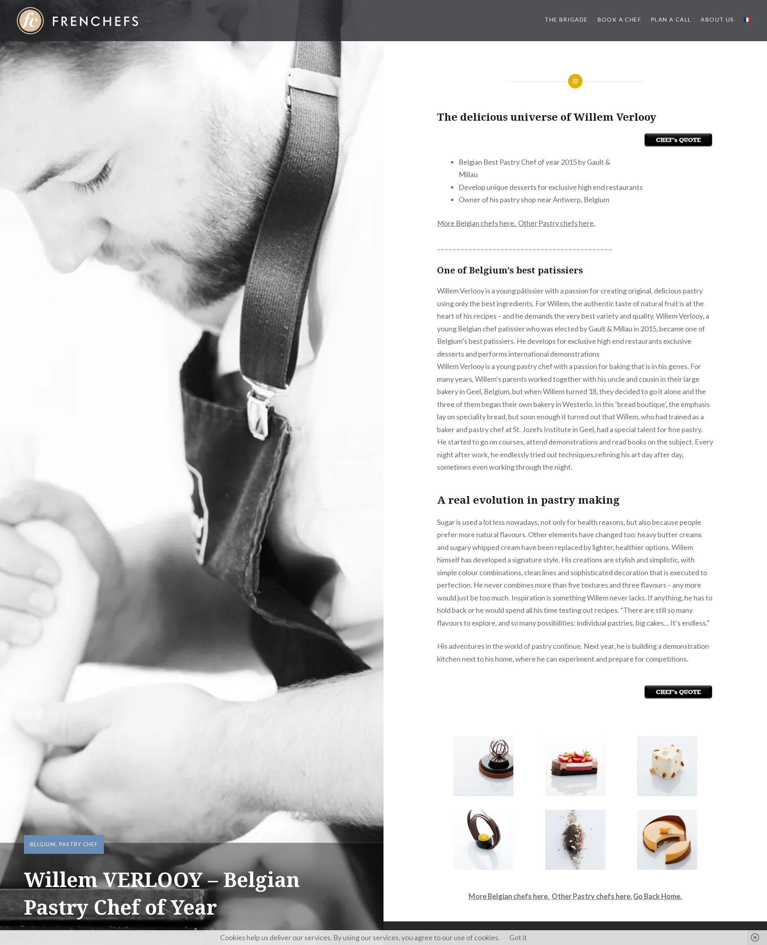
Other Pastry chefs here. (556, 223)
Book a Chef (619, 19)
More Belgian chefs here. (477, 223)
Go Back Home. (657, 896)
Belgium (43, 844)
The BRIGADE (566, 19)
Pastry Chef (78, 844)
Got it (518, 937)
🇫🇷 (747, 19)
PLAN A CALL (671, 19)
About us (717, 19)
